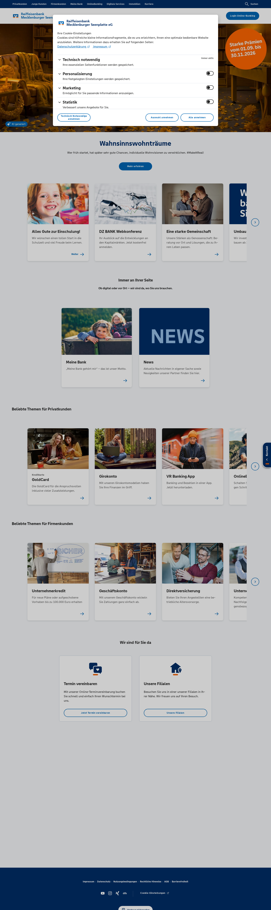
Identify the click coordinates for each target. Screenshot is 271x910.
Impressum (100, 46)
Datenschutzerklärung (72, 46)
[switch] (210, 73)
